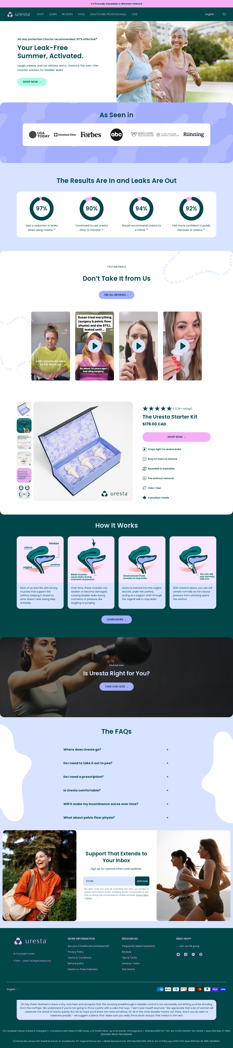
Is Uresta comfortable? (82, 790)
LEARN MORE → (116, 619)
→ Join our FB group (188, 946)
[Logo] (19, 14)
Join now (142, 881)
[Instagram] (178, 954)
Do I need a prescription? (83, 777)
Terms (89, 898)
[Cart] (224, 14)
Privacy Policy (142, 895)
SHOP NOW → (32, 82)
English (11, 989)
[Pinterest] (201, 954)
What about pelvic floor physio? (89, 817)
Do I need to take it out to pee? (87, 763)
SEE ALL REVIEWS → (116, 295)
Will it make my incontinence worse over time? (100, 804)
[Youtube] (193, 954)
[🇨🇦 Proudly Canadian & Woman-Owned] (116, 4)
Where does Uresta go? (82, 749)
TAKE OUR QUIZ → (116, 686)
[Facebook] (186, 954)
